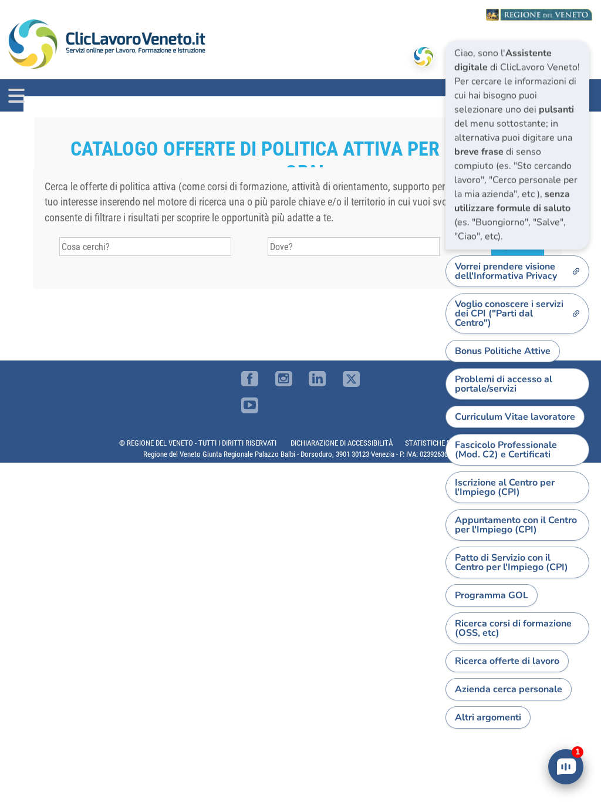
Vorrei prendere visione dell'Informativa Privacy (506, 271)
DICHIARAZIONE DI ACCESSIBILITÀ (342, 443)
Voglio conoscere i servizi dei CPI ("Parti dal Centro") (509, 313)
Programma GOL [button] (491, 595)
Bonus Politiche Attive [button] (503, 351)
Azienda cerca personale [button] (508, 689)
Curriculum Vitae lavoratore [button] (515, 416)
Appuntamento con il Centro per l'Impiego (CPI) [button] (516, 525)
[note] (517, 145)
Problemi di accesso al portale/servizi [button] (503, 384)
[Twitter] (351, 379)
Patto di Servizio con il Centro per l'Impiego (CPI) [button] (511, 562)
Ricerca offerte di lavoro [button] (507, 661)
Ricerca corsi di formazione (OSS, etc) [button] (513, 628)
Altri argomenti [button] (488, 717)
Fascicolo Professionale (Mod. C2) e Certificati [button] (506, 450)
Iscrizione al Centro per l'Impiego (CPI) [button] (505, 487)
